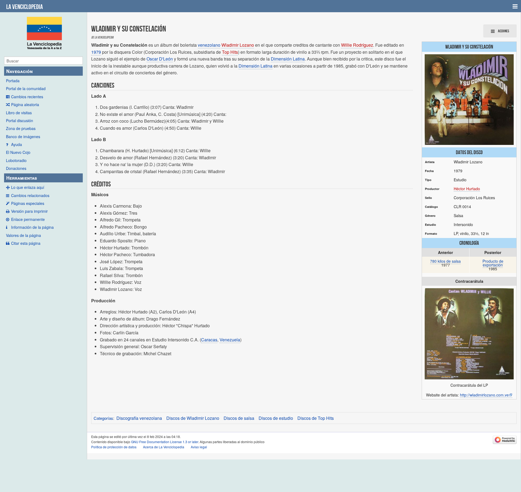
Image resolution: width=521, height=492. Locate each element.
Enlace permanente (28, 219)
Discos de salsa (239, 418)
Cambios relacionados (30, 195)
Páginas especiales (27, 203)
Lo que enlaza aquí (27, 187)
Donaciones (16, 168)
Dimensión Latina (288, 59)
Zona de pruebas (21, 128)
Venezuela (230, 340)
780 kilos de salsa (445, 261)
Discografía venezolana (139, 418)
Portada (13, 80)
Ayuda (16, 144)
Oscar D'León (160, 59)
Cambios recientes (27, 96)
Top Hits (230, 52)
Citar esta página (25, 243)
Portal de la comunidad (26, 88)
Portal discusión (19, 120)
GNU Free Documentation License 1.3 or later (164, 441)
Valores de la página (23, 235)
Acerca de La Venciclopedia (163, 447)
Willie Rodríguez (357, 45)
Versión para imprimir (29, 211)
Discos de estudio (276, 418)
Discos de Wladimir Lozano (192, 418)
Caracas (209, 340)
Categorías (103, 418)
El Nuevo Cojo (18, 152)
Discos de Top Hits (315, 418)
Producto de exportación (492, 263)
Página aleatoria (25, 104)
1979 (96, 52)
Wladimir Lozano (237, 45)
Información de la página (32, 227)
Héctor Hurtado (467, 188)
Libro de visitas (19, 112)
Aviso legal (199, 447)
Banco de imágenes (23, 136)
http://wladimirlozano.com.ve (484, 395)
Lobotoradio (16, 160)
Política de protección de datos (113, 447)
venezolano (209, 45)
